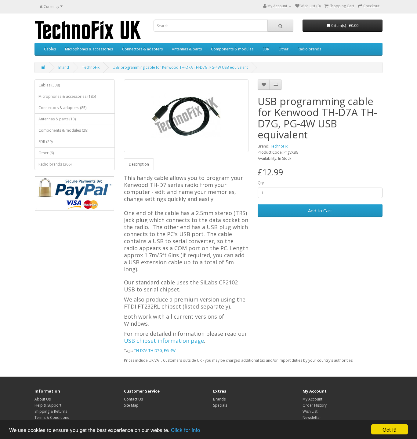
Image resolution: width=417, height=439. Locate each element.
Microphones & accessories (89, 49)
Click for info (185, 430)
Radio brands (309, 49)
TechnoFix (91, 67)
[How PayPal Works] (74, 193)
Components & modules (232, 49)
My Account (312, 399)
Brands (219, 399)
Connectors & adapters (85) (62, 107)
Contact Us (133, 399)
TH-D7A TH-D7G (148, 350)
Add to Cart (320, 210)
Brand (63, 67)
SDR (266, 49)
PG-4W (170, 350)
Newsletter (312, 417)
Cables (50, 49)
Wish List (310, 411)
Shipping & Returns (50, 411)
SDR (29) (45, 141)
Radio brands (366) (54, 164)
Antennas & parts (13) (57, 119)
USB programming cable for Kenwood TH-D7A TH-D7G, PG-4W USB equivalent (180, 67)
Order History (315, 405)
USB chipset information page (164, 340)
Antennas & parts (187, 49)
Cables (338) (49, 85)
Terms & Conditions (51, 417)
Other (283, 49)
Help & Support (47, 405)
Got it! (390, 429)
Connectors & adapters (142, 49)
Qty (261, 182)
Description (139, 164)
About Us (42, 399)
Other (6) (46, 152)
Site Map (131, 405)
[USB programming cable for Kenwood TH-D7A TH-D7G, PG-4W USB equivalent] (186, 115)
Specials (220, 405)
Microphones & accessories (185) (67, 96)
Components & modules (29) (63, 130)
